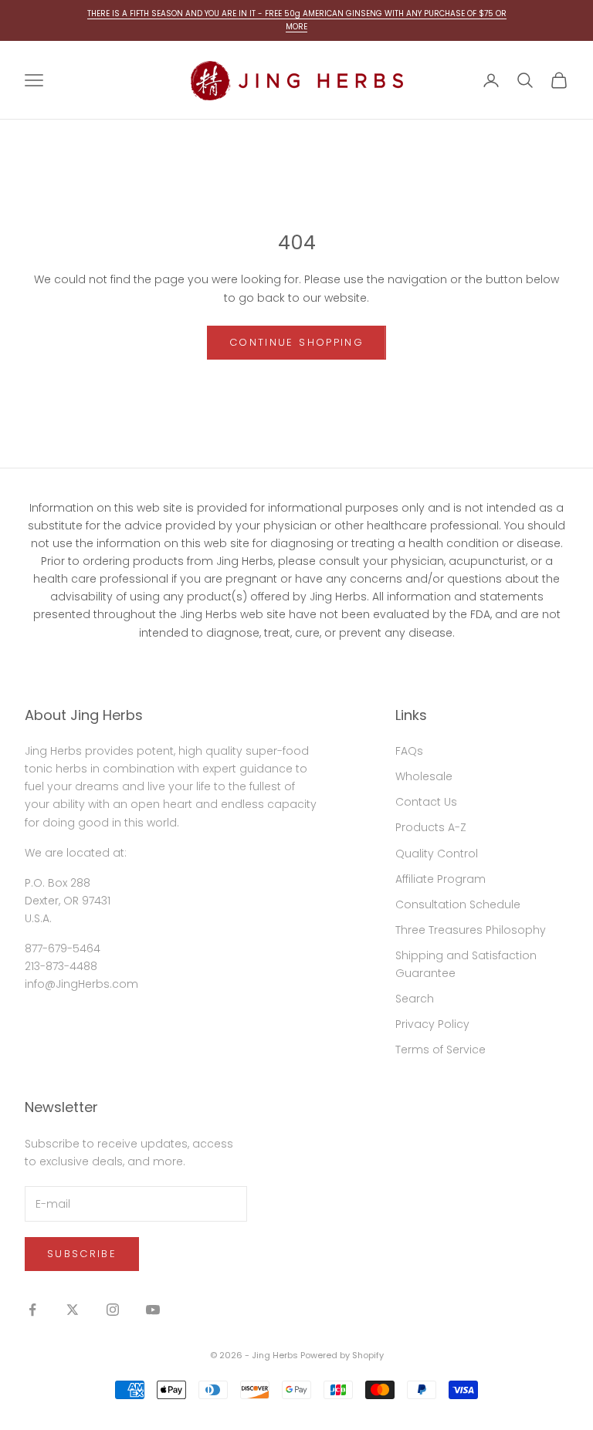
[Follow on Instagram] (112, 1309)
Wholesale (423, 776)
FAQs (409, 751)
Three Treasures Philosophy (470, 930)
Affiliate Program (440, 879)
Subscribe (82, 1253)
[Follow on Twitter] (72, 1309)
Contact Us (426, 802)
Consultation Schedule (457, 904)
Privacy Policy (432, 1024)
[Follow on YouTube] (153, 1309)
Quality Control (436, 853)
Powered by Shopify (342, 1355)
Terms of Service (440, 1049)
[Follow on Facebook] (32, 1309)
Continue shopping (296, 342)
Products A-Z (430, 827)
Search (414, 998)
